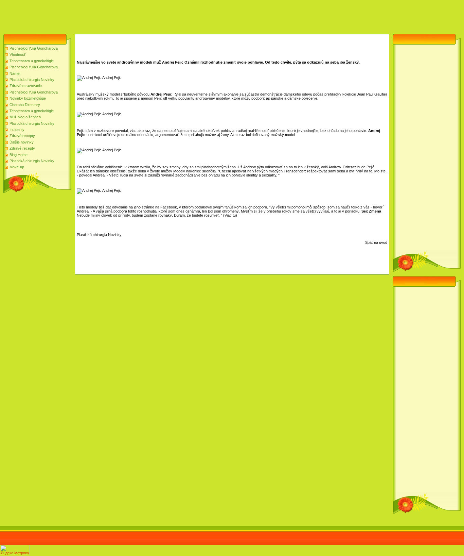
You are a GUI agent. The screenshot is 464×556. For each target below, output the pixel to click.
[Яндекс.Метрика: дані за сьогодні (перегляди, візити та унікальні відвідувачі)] (15, 550)
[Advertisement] (123, 15)
